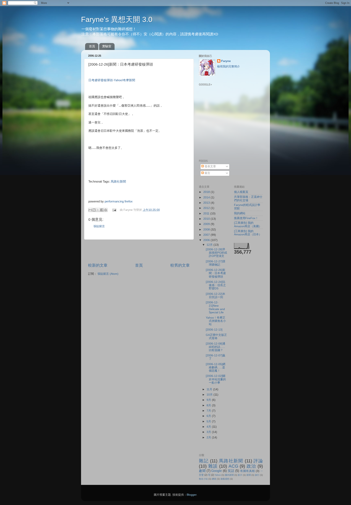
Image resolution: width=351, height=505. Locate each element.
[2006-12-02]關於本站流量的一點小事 (216, 379)
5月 (209, 421)
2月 (209, 437)
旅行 (257, 475)
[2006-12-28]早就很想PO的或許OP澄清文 (216, 252)
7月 (209, 410)
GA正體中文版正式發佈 (216, 336)
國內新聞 (229, 475)
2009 (207, 224)
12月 (210, 244)
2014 (207, 197)
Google (216, 471)
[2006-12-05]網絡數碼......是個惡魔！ (215, 367)
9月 (209, 399)
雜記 (204, 460)
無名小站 (203, 479)
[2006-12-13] (214, 329)
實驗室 (106, 46)
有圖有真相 (247, 471)
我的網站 (239, 213)
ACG (233, 466)
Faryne (226, 61)
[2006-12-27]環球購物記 (215, 263)
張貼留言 (99, 226)
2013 (207, 202)
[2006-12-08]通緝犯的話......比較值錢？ (215, 347)
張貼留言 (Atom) (108, 273)
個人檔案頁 (241, 192)
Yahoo (218, 475)
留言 (207, 173)
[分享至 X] (98, 210)
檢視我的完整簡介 (228, 66)
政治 (251, 466)
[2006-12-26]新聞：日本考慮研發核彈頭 (216, 273)
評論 (258, 460)
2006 (207, 240)
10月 (210, 394)
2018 (207, 192)
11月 (210, 389)
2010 (207, 218)
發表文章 (210, 166)
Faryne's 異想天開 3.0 (116, 19)
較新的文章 (97, 265)
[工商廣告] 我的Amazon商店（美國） (248, 224)
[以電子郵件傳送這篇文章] (90, 210)
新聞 (248, 475)
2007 (207, 234)
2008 (207, 229)
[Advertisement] (139, 251)
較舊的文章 (180, 265)
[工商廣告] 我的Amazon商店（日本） (248, 233)
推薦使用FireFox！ (246, 218)
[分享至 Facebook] (102, 210)
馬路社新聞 (118, 181)
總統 (214, 479)
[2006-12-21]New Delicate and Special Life (215, 307)
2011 (206, 213)
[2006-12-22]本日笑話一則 (215, 295)
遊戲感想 (224, 479)
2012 (207, 208)
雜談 (213, 466)
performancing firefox (119, 201)
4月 (209, 426)
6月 (209, 415)
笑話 (231, 471)
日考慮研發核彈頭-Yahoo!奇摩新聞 (111, 80)
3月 (209, 432)
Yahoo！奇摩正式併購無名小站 (216, 321)
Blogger (191, 494)
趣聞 (202, 471)
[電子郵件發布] (114, 209)
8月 (209, 405)
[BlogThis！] (94, 210)
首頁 (92, 46)
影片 (240, 475)
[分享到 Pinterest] (106, 210)
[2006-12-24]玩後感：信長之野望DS (216, 285)
